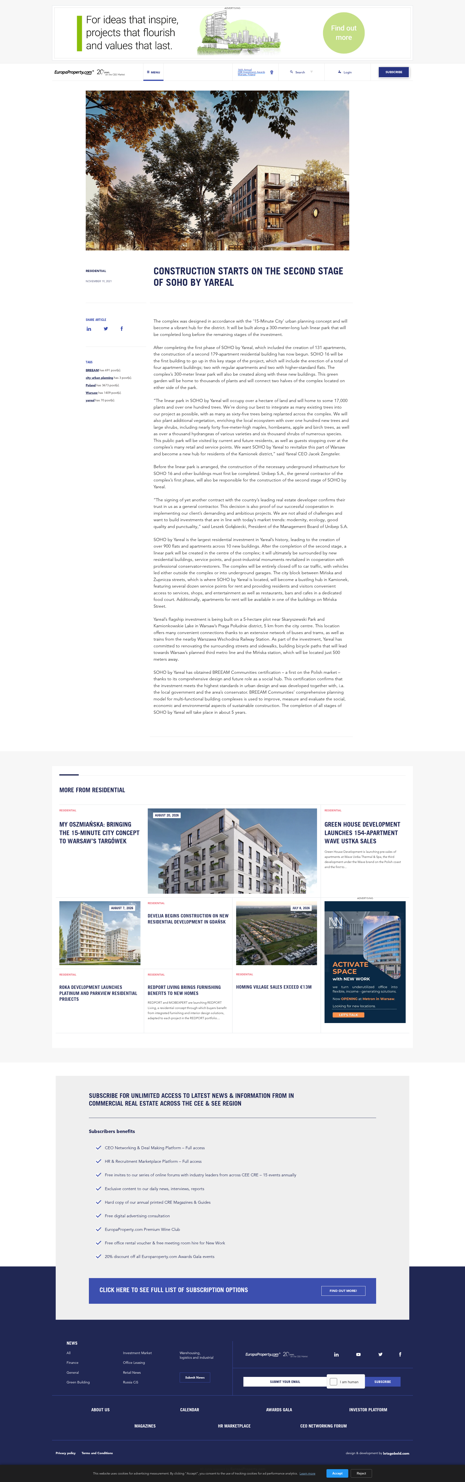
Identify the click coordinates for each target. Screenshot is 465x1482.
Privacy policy (66, 1453)
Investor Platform (368, 1409)
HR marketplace (234, 1425)
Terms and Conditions (97, 1453)
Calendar (189, 1409)
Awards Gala (279, 1409)
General (73, 1372)
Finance (72, 1362)
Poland (91, 385)
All (68, 1353)
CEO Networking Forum (323, 1425)
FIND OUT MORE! (343, 1291)
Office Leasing (134, 1362)
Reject (361, 1473)
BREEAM (92, 370)
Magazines (145, 1425)
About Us (100, 1409)
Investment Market (137, 1353)
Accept (337, 1473)
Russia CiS (130, 1382)
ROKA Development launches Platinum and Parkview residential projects (98, 993)
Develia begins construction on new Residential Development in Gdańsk (188, 918)
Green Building (78, 1382)
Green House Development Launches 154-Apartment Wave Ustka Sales (362, 832)
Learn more (307, 1473)
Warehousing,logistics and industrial (196, 1355)
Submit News (195, 1377)
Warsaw (92, 393)
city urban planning (99, 378)
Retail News (132, 1372)
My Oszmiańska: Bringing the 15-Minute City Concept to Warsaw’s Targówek (99, 832)
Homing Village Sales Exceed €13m (274, 987)
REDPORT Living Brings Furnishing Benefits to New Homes (184, 990)
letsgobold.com (396, 1453)
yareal (90, 400)
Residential (96, 271)
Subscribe (393, 72)
